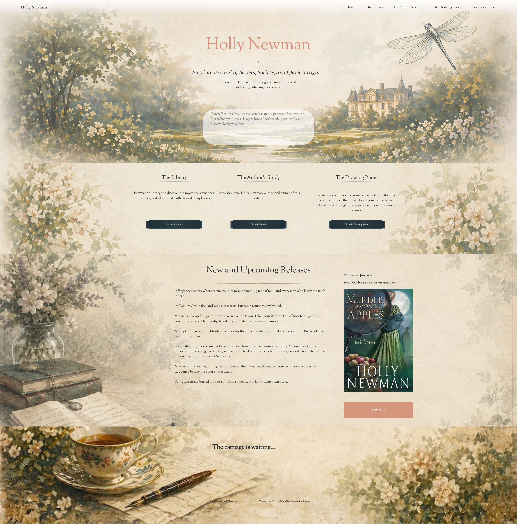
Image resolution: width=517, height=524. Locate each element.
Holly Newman (34, 7)
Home (350, 7)
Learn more (378, 410)
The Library (374, 7)
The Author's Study (407, 7)
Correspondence (484, 7)
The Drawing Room (447, 7)
